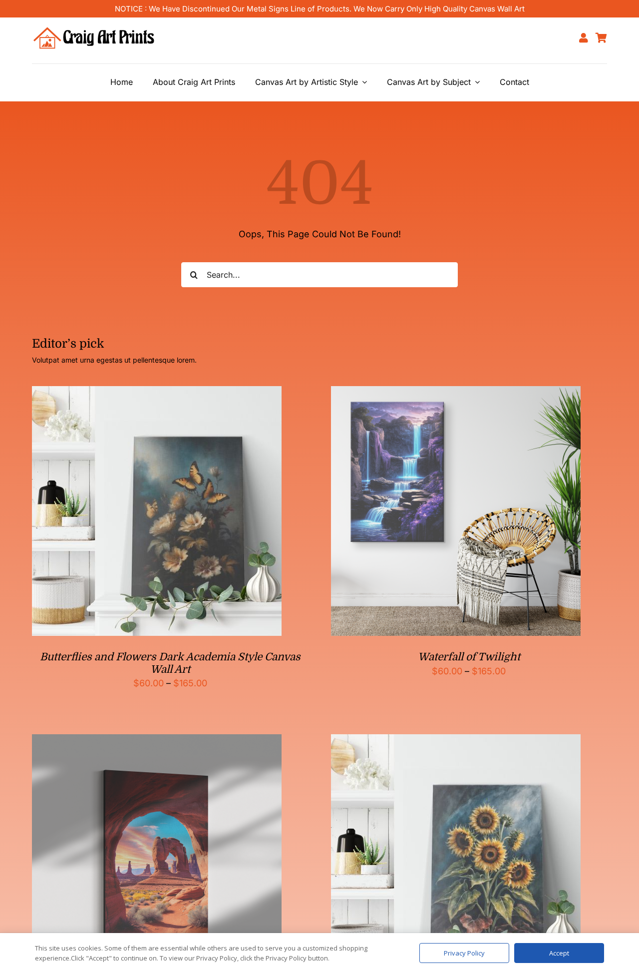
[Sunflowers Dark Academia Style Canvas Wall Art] (456, 742)
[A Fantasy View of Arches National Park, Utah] (157, 742)
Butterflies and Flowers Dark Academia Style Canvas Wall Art (170, 663)
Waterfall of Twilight (469, 657)
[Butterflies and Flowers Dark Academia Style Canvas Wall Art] (157, 394)
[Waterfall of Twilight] (456, 394)
